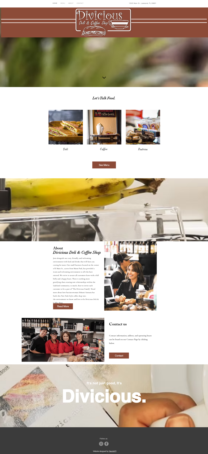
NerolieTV (112, 451)
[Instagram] (101, 444)
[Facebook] (106, 444)
